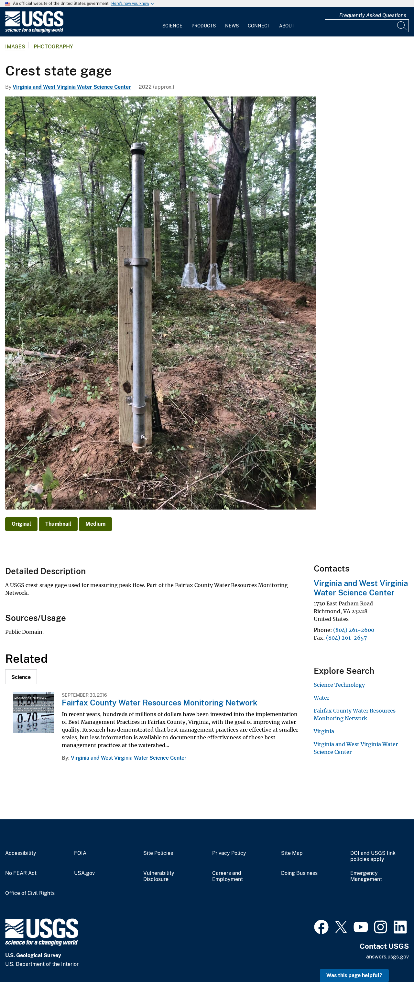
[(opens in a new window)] (321, 926)
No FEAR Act (21, 873)
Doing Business (299, 873)
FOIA (80, 853)
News (232, 25)
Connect (259, 25)
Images (15, 47)
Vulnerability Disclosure (158, 876)
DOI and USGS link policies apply (373, 856)
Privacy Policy (229, 853)
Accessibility (20, 853)
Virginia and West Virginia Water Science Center (72, 87)
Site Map (292, 853)
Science (172, 25)
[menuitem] (172, 22)
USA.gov (84, 873)
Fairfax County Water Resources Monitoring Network (159, 702)
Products (203, 25)
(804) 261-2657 (346, 637)
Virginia (324, 731)
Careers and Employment (227, 876)
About (286, 25)
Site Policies (158, 853)
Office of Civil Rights (30, 893)
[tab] (21, 676)
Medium (95, 524)
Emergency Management (366, 876)
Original (21, 524)
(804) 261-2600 (353, 630)
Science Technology (339, 685)
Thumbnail (58, 524)
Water (321, 697)
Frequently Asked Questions (372, 15)
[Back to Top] (390, 958)
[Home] (34, 31)
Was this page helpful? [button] (354, 975)
